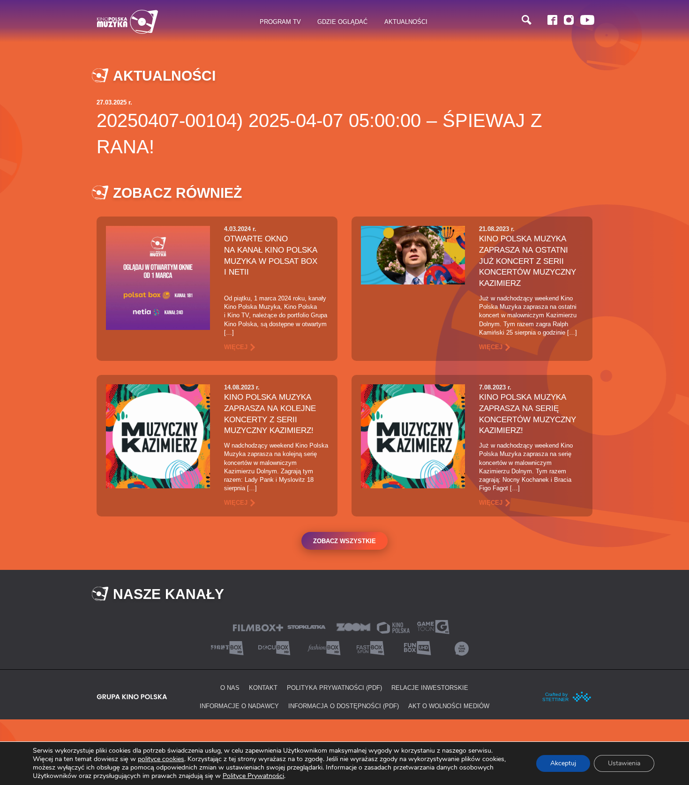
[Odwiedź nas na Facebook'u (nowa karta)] (552, 20)
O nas (230, 687)
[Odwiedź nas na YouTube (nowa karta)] (587, 20)
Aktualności (405, 21)
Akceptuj (563, 763)
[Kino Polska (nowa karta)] (393, 626)
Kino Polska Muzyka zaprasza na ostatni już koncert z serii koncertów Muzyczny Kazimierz (527, 261)
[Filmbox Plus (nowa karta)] (258, 626)
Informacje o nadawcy (239, 706)
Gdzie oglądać (342, 21)
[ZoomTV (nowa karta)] (353, 626)
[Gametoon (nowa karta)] (433, 626)
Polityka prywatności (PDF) (334, 687)
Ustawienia (624, 763)
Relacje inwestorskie (429, 687)
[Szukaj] (527, 20)
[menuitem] (280, 22)
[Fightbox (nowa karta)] (227, 647)
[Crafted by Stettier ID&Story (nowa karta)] (567, 696)
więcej (235, 347)
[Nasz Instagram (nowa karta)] (569, 20)
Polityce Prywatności (253, 775)
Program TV (280, 21)
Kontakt (263, 687)
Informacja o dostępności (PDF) (343, 706)
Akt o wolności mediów (448, 706)
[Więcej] (158, 277)
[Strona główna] (127, 22)
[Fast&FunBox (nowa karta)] (367, 647)
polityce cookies (161, 759)
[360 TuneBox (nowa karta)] (461, 647)
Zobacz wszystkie (344, 541)
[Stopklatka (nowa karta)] (306, 626)
